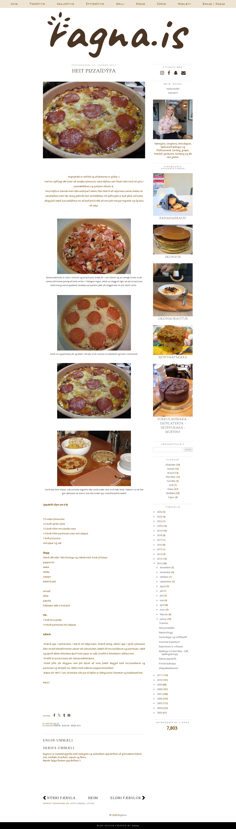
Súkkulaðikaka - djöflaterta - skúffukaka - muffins (173, 425)
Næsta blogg (166, 632)
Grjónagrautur (173, 319)
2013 (159, 558)
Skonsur (173, 257)
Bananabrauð (172, 218)
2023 (159, 516)
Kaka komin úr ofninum (171, 646)
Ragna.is (122, 815)
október (164, 577)
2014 (159, 554)
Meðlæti (184, 4)
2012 (159, 563)
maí (162, 600)
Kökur (140, 4)
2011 (159, 675)
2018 (159, 535)
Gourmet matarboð (169, 642)
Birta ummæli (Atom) (82, 803)
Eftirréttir (95, 4)
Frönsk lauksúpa (167, 663)
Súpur (161, 4)
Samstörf (173, 92)
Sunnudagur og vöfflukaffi (173, 637)
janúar (163, 619)
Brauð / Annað (214, 4)
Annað (57, 726)
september (165, 581)
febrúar (164, 614)
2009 (159, 684)
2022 (159, 521)
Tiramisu (163, 623)
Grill (120, 4)
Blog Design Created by (118, 825)
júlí (161, 591)
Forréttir (37, 4)
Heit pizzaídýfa (166, 628)
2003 (159, 712)
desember (165, 567)
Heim (14, 4)
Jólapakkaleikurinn (168, 668)
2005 (159, 703)
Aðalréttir (65, 4)
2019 (159, 530)
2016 (159, 544)
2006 (159, 698)
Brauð (66, 726)
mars (162, 609)
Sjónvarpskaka (172, 357)
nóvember (165, 572)
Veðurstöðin (172, 88)
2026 (159, 511)
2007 (159, 694)
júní (162, 595)
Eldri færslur (125, 798)
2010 (159, 680)
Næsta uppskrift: (167, 658)
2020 (159, 526)
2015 (159, 549)
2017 (159, 540)
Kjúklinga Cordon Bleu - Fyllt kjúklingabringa (173, 653)
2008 (159, 689)
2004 (159, 708)
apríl (162, 605)
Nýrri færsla (61, 798)
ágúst (163, 586)
